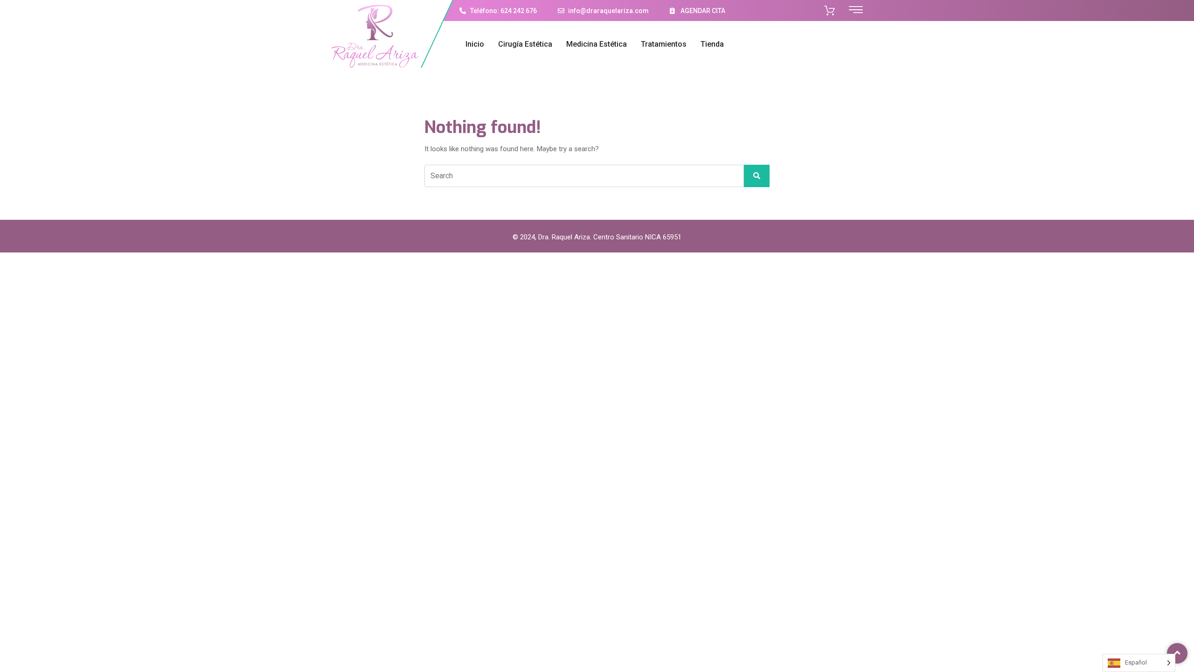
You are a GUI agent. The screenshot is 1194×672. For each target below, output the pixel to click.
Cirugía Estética (525, 44)
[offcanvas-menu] (856, 10)
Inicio (474, 44)
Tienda (712, 44)
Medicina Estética (596, 44)
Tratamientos (664, 44)
